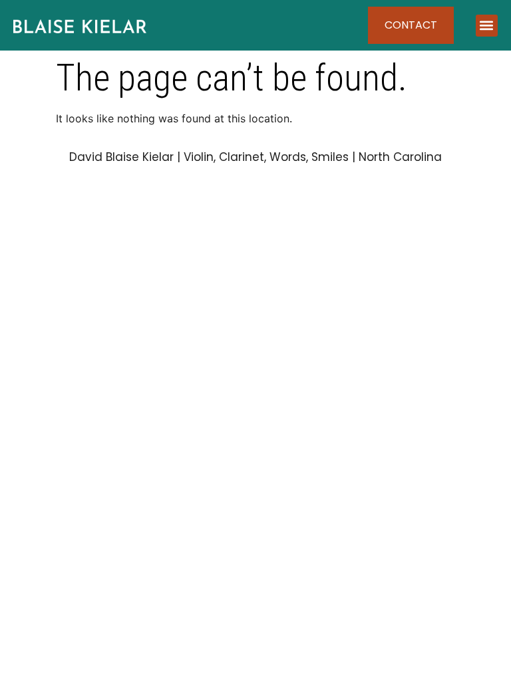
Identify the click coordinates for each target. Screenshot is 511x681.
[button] (487, 26)
